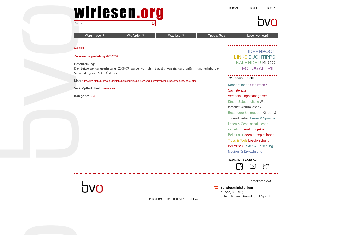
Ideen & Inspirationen (259, 135)
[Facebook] (239, 168)
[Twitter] (266, 168)
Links (241, 57)
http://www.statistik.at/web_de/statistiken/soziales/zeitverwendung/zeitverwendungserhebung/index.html (139, 80)
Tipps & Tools (217, 35)
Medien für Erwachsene (245, 151)
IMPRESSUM (155, 199)
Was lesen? (176, 35)
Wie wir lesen (108, 88)
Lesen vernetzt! (257, 35)
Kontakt (272, 8)
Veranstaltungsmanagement (248, 96)
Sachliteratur (237, 90)
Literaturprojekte (252, 129)
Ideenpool (261, 51)
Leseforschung (259, 140)
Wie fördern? (135, 35)
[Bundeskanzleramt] (242, 199)
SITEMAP (194, 199)
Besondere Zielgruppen (245, 112)
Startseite (79, 47)
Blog (268, 62)
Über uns (233, 8)
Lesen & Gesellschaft (243, 124)
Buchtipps (262, 57)
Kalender (248, 62)
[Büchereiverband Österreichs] (267, 21)
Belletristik (235, 135)
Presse (253, 8)
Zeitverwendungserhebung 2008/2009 (96, 56)
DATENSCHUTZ (175, 199)
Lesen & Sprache (262, 118)
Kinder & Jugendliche (243, 101)
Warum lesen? (94, 35)
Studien (94, 96)
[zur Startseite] (118, 18)
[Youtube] (253, 168)
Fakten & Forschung (258, 146)
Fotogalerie (258, 68)
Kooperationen (238, 85)
